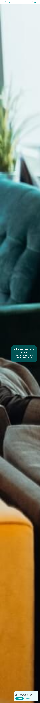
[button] (32, 2)
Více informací (27, 698)
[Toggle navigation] (35, 2)
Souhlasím (19, 698)
